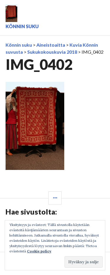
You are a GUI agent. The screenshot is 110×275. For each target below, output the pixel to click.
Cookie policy (39, 251)
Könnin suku (22, 26)
